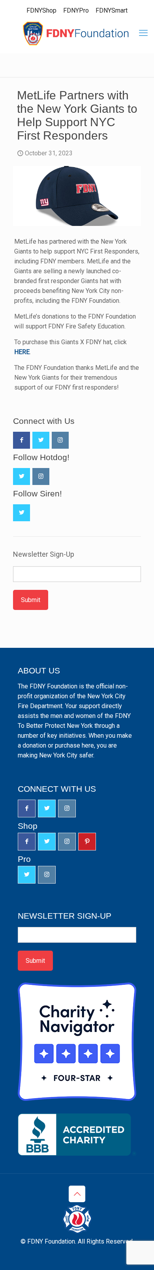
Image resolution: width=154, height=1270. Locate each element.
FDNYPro (76, 10)
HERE (22, 352)
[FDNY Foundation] (77, 33)
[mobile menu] (143, 33)
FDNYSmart (112, 10)
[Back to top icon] (77, 1194)
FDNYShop (41, 10)
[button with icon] (21, 440)
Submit (30, 600)
